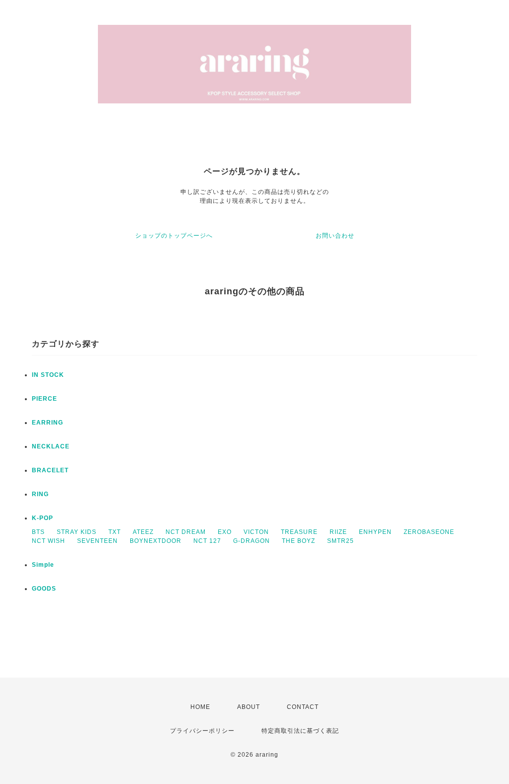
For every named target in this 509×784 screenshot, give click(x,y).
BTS (38, 531)
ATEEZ (143, 531)
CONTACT (303, 706)
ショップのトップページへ (174, 235)
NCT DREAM (186, 531)
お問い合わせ (335, 235)
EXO (225, 531)
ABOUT (248, 706)
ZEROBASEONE (429, 531)
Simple (43, 564)
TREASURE (299, 531)
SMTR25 (340, 540)
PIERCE (44, 398)
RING (40, 494)
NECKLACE (51, 446)
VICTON (256, 531)
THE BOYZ (298, 540)
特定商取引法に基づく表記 (300, 730)
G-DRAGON (251, 540)
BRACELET (50, 470)
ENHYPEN (375, 531)
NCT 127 (207, 540)
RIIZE (338, 531)
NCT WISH (48, 540)
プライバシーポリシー (202, 730)
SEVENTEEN (97, 540)
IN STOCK (48, 374)
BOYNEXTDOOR (155, 540)
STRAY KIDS (76, 531)
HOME (200, 706)
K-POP (42, 518)
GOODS (44, 588)
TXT (114, 531)
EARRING (47, 422)
